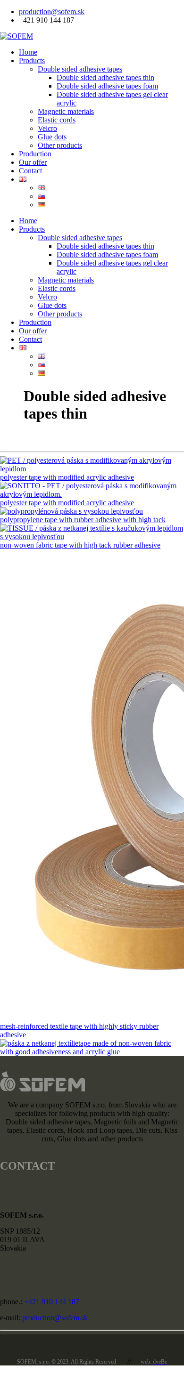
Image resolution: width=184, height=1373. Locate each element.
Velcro (47, 128)
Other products (60, 145)
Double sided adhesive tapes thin (105, 77)
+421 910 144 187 (51, 1302)
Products (32, 61)
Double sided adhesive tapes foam (107, 86)
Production (35, 154)
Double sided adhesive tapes (80, 69)
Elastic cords (56, 120)
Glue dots (52, 137)
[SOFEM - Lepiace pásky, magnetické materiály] (16, 36)
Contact (30, 171)
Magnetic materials (66, 111)
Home (28, 52)
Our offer (33, 162)
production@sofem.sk (51, 12)
